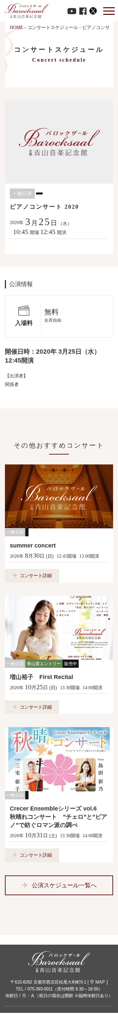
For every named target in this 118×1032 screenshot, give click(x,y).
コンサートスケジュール (53, 27)
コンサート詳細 (36, 575)
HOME (16, 27)
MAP (100, 982)
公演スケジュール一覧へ (64, 885)
